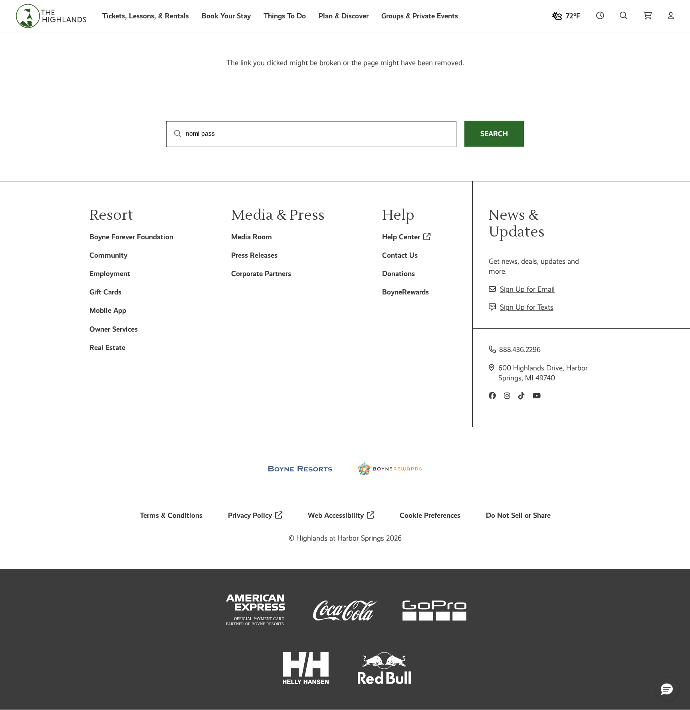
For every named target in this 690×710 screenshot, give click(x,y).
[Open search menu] (623, 16)
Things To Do (285, 16)
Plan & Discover (344, 16)
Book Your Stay (226, 16)
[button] (667, 689)
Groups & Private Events (419, 16)
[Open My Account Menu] (671, 16)
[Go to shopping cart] (647, 16)
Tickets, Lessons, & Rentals (145, 16)
